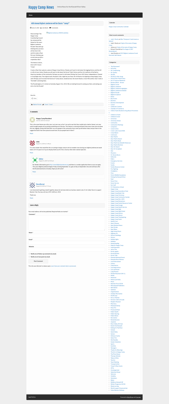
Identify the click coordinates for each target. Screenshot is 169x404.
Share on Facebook (33, 91)
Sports (112, 344)
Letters (113, 263)
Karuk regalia (114, 251)
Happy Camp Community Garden (120, 197)
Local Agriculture (116, 267)
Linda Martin (114, 265)
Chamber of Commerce (117, 108)
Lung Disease (114, 271)
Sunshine (113, 346)
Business (113, 100)
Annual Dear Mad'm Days (118, 78)
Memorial (113, 277)
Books (112, 96)
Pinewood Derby (115, 305)
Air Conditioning (115, 70)
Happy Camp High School (118, 211)
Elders (112, 159)
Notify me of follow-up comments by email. (43, 254)
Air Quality (114, 72)
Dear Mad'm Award (116, 139)
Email (31, 239)
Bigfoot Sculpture (116, 94)
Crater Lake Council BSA (118, 131)
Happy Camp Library (117, 215)
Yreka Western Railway (117, 390)
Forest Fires (114, 181)
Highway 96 (114, 233)
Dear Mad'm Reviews (117, 145)
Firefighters (114, 171)
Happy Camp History (117, 213)
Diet (112, 151)
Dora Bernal (40, 184)
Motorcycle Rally (116, 279)
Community (114, 122)
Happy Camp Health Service (119, 207)
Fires (112, 173)
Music (112, 281)
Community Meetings (117, 125)
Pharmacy (113, 303)
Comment (32, 214)
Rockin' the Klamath (116, 326)
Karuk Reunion (115, 253)
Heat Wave (114, 229)
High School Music (116, 231)
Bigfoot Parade (37, 104)
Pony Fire (113, 307)
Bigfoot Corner (115, 84)
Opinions (113, 289)
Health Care (114, 221)
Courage (138, 397)
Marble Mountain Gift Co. (118, 273)
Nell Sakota (114, 287)
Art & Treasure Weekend (118, 80)
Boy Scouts (114, 98)
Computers (114, 126)
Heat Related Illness (116, 225)
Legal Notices (32, 397)
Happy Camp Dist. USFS (117, 199)
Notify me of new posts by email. (40, 257)
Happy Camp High (116, 209)
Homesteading (115, 243)
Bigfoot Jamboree (116, 86)
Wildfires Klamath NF (117, 382)
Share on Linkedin (42, 91)
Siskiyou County (115, 336)
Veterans (113, 374)
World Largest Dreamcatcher (119, 388)
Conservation (114, 128)
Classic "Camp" (48, 104)
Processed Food (115, 309)
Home (30, 15)
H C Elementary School (117, 187)
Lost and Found (115, 269)
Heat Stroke (114, 227)
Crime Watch (114, 133)
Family (113, 165)
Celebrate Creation (116, 106)
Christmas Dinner (116, 120)
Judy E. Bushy (115, 39)
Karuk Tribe (114, 255)
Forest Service (115, 183)
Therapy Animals (115, 356)
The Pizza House (115, 354)
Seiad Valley (114, 332)
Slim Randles (114, 340)
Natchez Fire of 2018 (117, 283)
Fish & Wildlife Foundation (118, 175)
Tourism (113, 360)
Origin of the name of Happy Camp (127, 47)
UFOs (112, 368)
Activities (113, 68)
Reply (31, 133)
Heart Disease (115, 223)
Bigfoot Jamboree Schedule (118, 90)
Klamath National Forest (118, 257)
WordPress (130, 397)
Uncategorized (115, 370)
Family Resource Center (118, 167)
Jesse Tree (114, 249)
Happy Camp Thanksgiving (118, 217)
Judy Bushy (45, 27)
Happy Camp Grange (117, 205)
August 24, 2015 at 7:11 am (43, 186)
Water (112, 380)
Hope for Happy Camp (117, 245)
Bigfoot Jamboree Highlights (119, 88)
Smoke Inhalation (116, 342)
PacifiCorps (114, 295)
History (113, 237)
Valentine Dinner (115, 372)
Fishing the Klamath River (118, 177)
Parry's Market (115, 297)
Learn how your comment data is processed (63, 266)
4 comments (54, 27)
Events (113, 163)
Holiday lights (115, 239)
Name (31, 232)
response (113, 322)
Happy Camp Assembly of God (119, 191)
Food (112, 179)
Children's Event (115, 116)
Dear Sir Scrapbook (116, 149)
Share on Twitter (37, 91)
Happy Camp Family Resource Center (121, 203)
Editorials (113, 157)
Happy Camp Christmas (117, 195)
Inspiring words (115, 247)
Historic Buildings (116, 235)
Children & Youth (115, 114)
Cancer (113, 104)
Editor (41, 159)
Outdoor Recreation (116, 293)
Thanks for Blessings (117, 350)
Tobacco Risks (115, 358)
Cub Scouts (114, 135)
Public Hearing (115, 314)
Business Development (117, 102)
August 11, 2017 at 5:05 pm (46, 161)
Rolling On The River (117, 328)
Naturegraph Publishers (117, 285)
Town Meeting (115, 362)
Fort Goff (113, 185)
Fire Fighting (114, 169)
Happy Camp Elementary (118, 201)
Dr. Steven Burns (115, 155)
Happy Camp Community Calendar (119, 26)
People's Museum (116, 301)
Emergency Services (116, 161)
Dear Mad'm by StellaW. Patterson (121, 143)
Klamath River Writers (117, 259)
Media (112, 275)
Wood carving (115, 386)
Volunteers (114, 378)
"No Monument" (115, 66)
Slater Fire (114, 338)
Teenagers (114, 348)
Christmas (114, 118)
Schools (113, 330)
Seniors (113, 334)
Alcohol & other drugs (117, 76)
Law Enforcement (116, 261)
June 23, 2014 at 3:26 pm (43, 120)
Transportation (115, 364)
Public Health (114, 312)
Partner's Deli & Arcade (117, 299)
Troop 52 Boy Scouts (117, 366)
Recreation (114, 318)
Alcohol (113, 74)
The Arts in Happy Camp (118, 352)
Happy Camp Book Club (117, 193)
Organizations (115, 291)
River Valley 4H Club (117, 324)
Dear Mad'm (114, 137)
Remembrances (115, 320)
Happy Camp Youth (116, 219)
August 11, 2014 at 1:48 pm (43, 143)
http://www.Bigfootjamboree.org (59, 164)
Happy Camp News (41, 7)
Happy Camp (114, 189)
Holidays (113, 241)
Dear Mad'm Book (116, 141)
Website (31, 246)
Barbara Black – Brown (117, 82)
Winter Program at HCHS (118, 384)
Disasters (113, 153)
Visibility (113, 376)
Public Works (114, 315)
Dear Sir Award (115, 147)
